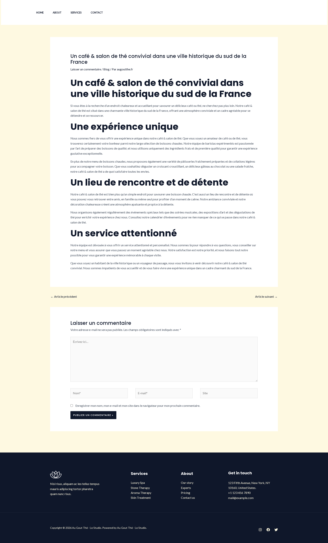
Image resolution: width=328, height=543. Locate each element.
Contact (97, 12)
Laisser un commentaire (85, 69)
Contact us (188, 497)
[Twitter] (283, 13)
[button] (306, 12)
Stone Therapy (140, 487)
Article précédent (63, 296)
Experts (186, 487)
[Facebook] (275, 13)
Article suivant (266, 296)
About (57, 12)
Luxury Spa (138, 482)
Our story (187, 482)
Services (76, 12)
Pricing (185, 492)
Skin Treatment (141, 497)
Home (40, 12)
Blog (106, 69)
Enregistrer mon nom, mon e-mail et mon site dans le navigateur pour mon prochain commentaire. (137, 405)
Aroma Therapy (141, 492)
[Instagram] (267, 13)
